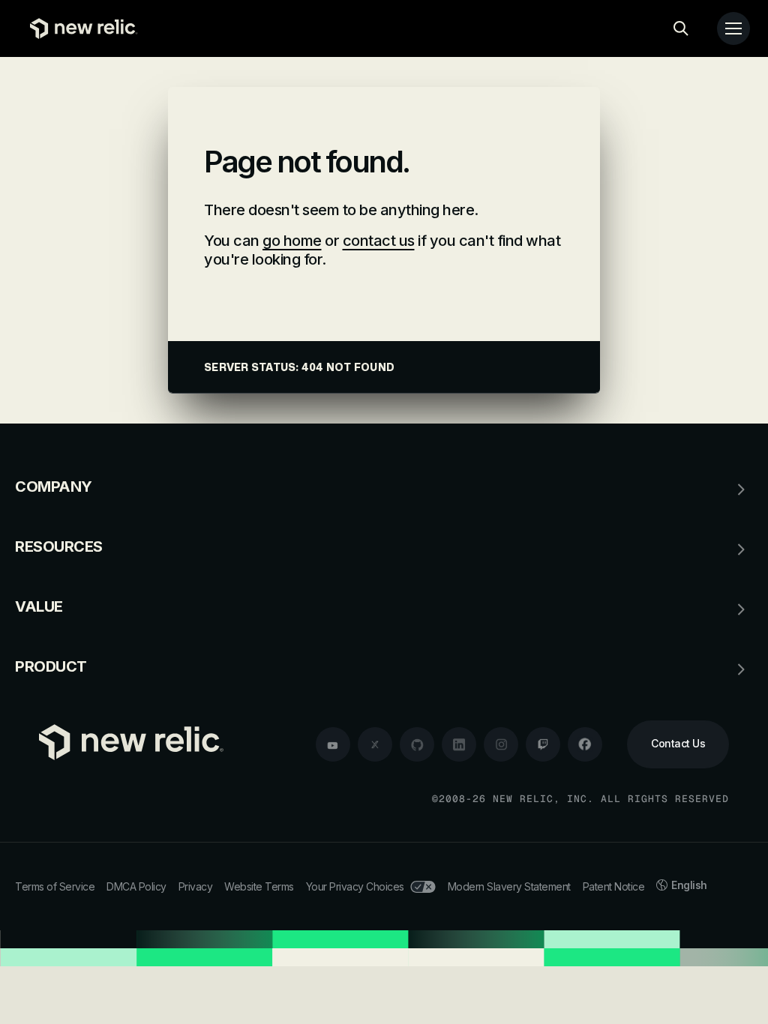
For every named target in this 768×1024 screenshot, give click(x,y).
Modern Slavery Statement (509, 886)
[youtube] (333, 744)
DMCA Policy (136, 886)
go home (292, 241)
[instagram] (501, 744)
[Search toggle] (681, 28)
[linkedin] (459, 744)
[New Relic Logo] (80, 28)
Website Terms (259, 886)
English (689, 885)
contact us (379, 241)
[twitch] (543, 744)
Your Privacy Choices (355, 886)
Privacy (195, 886)
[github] (417, 744)
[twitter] (375, 744)
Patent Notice (614, 886)
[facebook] (585, 744)
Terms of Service (54, 886)
